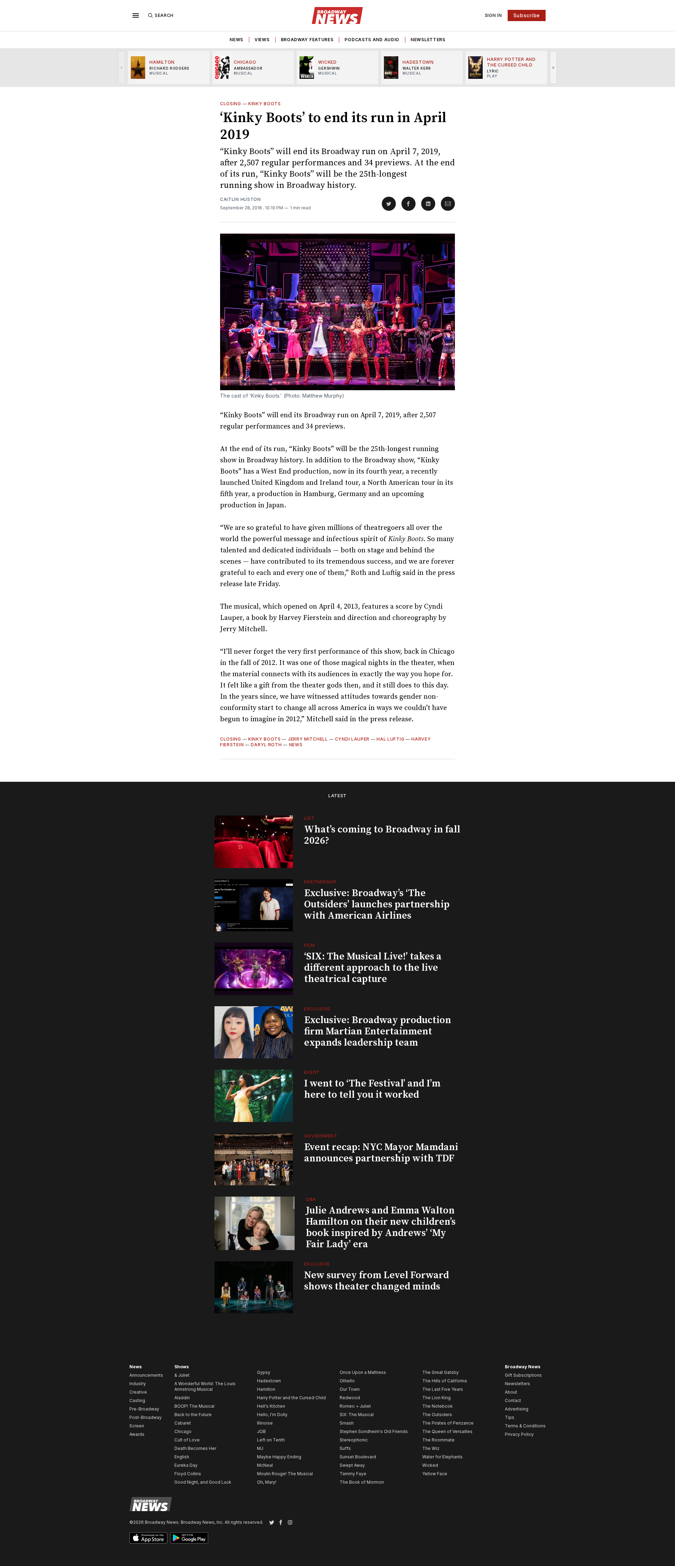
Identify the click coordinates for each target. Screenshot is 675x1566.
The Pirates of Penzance (448, 1423)
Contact (513, 1400)
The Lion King (436, 1397)
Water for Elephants (442, 1456)
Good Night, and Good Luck (202, 1482)
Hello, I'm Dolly (272, 1414)
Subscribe (526, 15)
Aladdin (182, 1397)
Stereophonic (354, 1440)
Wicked (430, 1465)
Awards (136, 1434)
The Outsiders (437, 1414)
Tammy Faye (353, 1473)
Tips (509, 1417)
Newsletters (428, 39)
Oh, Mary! (266, 1482)
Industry (137, 1383)
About (511, 1392)
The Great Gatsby (440, 1372)
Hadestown (269, 1380)
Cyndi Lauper (352, 739)
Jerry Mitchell (308, 739)
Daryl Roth (266, 744)
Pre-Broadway (144, 1409)
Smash (347, 1423)
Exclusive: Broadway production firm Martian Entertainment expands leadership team (377, 1031)
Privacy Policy (519, 1434)
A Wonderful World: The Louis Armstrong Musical (205, 1386)
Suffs (345, 1448)
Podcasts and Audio (372, 39)
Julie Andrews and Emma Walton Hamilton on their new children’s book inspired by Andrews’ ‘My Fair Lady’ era (381, 1227)
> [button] (553, 67)
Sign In (493, 15)
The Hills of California (444, 1380)
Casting (137, 1400)
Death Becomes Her (195, 1448)
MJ (260, 1448)
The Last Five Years (442, 1389)
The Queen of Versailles (447, 1431)
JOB (261, 1431)
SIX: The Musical (357, 1414)
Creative (138, 1392)
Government (321, 1136)
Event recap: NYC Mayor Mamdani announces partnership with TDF (381, 1153)
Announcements (146, 1375)
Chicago (183, 1431)
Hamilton (266, 1389)
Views (262, 39)
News (236, 39)
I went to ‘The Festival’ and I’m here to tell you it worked (372, 1089)
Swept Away (352, 1465)
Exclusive (317, 1009)
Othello (347, 1380)
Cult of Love (187, 1440)
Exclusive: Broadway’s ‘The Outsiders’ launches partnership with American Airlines (377, 904)
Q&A (311, 1199)
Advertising (516, 1409)
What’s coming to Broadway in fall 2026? (382, 835)
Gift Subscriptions (523, 1375)
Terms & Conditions (525, 1425)
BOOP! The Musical (194, 1406)
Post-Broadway (145, 1417)
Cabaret (182, 1423)
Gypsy (263, 1372)
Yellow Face (434, 1473)
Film (309, 945)
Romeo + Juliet (355, 1406)
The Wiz (430, 1448)
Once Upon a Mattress (363, 1372)
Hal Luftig (390, 739)
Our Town (350, 1389)
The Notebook (437, 1406)
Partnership (320, 882)
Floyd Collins (187, 1473)
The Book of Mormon (362, 1482)
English (181, 1456)
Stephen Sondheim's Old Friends (374, 1431)
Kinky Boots (264, 103)
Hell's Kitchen (271, 1406)
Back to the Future (193, 1414)
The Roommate (438, 1440)
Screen (136, 1425)
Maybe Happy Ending (279, 1456)
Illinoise (265, 1423)
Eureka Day (186, 1465)
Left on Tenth (271, 1440)
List (309, 818)
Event (312, 1072)
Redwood (350, 1397)
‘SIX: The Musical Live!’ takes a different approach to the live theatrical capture (373, 967)
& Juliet (181, 1375)
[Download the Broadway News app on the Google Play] (189, 1537)
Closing (230, 103)
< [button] (121, 67)
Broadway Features (307, 39)
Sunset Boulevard (358, 1456)
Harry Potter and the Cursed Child (291, 1397)
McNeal (265, 1465)
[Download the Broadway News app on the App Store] (148, 1537)
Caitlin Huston (240, 199)
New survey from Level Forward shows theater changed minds (376, 1281)
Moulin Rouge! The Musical (285, 1473)
